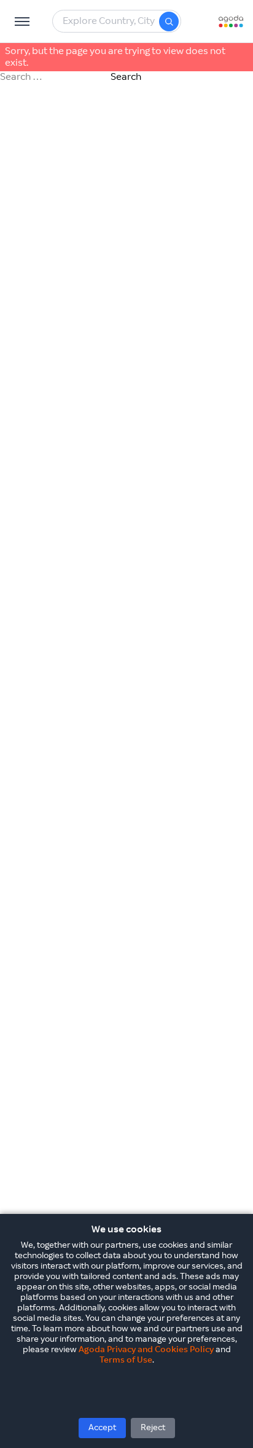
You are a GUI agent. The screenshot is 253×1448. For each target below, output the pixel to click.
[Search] (169, 21)
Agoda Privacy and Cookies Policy (146, 1350)
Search (126, 77)
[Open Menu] (22, 21)
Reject (153, 1428)
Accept (102, 1428)
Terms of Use (125, 1360)
